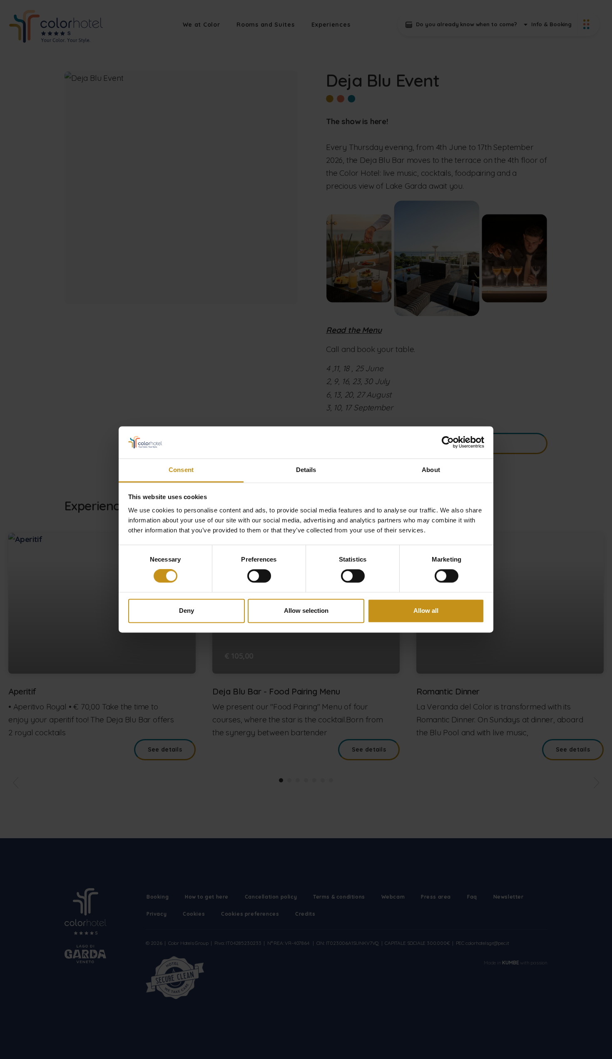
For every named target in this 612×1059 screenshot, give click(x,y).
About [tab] (431, 469)
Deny (186, 610)
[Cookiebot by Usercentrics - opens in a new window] (447, 442)
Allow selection (306, 610)
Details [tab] (306, 469)
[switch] (259, 576)
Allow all (425, 610)
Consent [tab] (181, 469)
